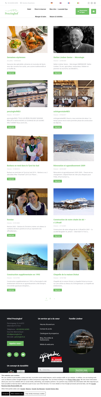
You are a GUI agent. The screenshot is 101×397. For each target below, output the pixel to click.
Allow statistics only (17, 393)
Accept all (5, 393)
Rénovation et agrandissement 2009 (69, 165)
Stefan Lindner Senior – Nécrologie (68, 57)
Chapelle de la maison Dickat (66, 274)
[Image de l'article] (27, 39)
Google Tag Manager (38, 389)
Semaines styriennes (16, 57)
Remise (10, 219)
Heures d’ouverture (47, 324)
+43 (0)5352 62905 (12, 3)
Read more (11, 73)
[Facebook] (9, 354)
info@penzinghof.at (14, 334)
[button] (71, 341)
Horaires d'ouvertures (28, 3)
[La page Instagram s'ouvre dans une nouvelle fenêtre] (91, 3)
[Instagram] (16, 354)
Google (22, 389)
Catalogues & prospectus (49, 333)
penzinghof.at (19, 337)
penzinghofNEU (14, 111)
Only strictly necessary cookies (35, 393)
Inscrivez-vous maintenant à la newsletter (81, 372)
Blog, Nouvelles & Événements (46, 339)
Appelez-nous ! (15, 343)
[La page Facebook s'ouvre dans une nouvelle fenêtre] (88, 3)
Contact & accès (46, 329)
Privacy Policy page (74, 379)
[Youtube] (23, 354)
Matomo (28, 389)
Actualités (10, 61)
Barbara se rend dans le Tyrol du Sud (23, 165)
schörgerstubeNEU (61, 111)
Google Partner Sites (52, 389)
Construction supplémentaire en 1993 (23, 274)
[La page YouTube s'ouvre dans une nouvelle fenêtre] (95, 3)
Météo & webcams (47, 344)
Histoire (55, 61)
